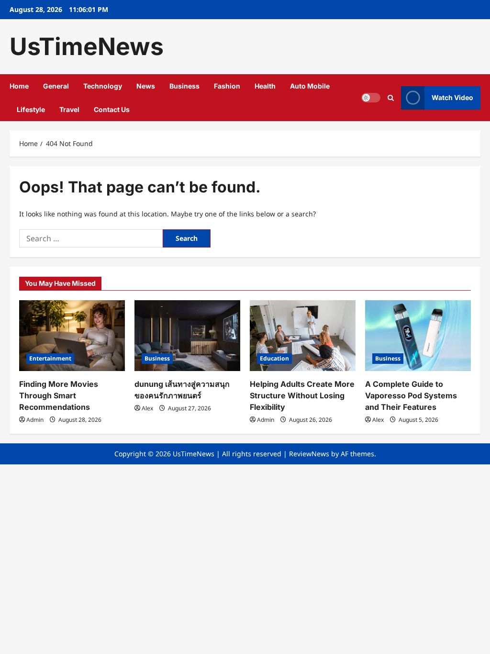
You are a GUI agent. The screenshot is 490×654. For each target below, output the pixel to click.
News (145, 86)
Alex (147, 408)
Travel (69, 109)
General (56, 86)
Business (184, 86)
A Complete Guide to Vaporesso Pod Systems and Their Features (411, 395)
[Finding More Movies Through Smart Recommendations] (72, 335)
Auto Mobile (310, 86)
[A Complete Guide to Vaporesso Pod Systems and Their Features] (418, 335)
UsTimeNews (87, 46)
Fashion (227, 86)
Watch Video (452, 97)
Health (265, 86)
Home (19, 86)
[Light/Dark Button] (370, 97)
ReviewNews (309, 453)
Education (274, 358)
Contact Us (112, 109)
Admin (35, 420)
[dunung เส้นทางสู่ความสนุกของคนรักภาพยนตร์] (187, 335)
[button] (391, 98)
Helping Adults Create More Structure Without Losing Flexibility (302, 395)
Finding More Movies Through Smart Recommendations (58, 395)
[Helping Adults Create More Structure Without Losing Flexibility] (303, 335)
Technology (102, 86)
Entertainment (50, 358)
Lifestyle (31, 109)
